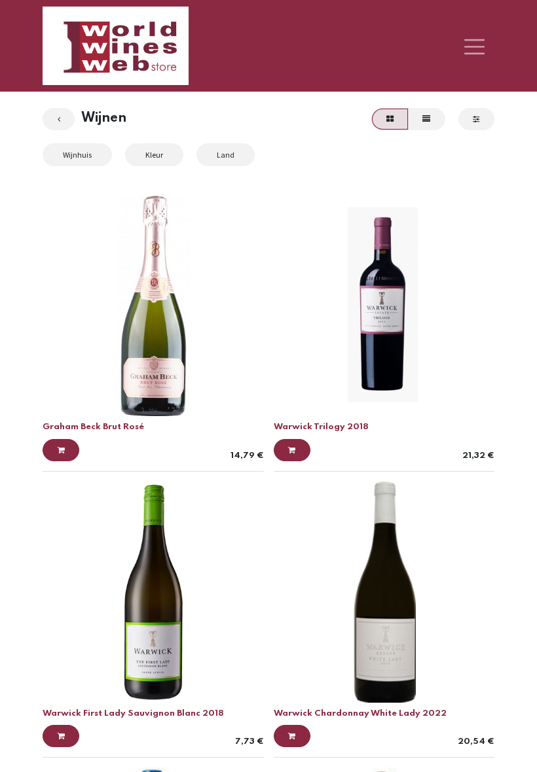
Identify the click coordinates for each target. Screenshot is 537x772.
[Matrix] (389, 119)
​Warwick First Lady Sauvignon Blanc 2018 (133, 713)
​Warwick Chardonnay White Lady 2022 (360, 713)
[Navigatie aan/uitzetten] (474, 46)
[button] (61, 450)
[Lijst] (426, 119)
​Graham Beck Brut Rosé (93, 427)
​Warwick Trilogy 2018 (321, 427)
